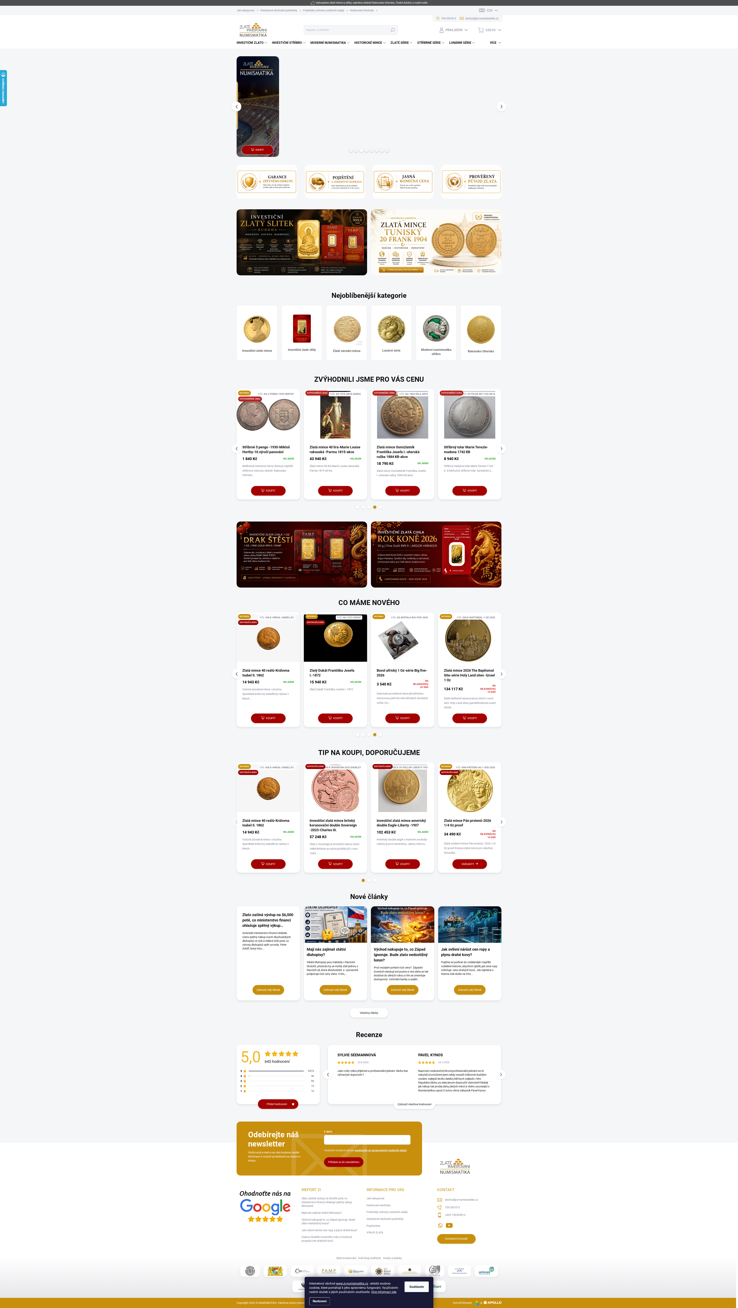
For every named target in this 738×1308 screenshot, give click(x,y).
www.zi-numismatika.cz (352, 1283)
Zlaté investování (346, 1258)
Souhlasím (416, 1287)
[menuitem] (252, 43)
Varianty (333, 864)
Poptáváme (373, 1225)
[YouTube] (449, 1225)
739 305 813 (452, 1207)
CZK (490, 10)
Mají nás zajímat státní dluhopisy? (322, 1212)
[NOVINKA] (268, 640)
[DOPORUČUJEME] (268, 790)
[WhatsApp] (440, 1225)
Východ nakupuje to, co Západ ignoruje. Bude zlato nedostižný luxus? (328, 1221)
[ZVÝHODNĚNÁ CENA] (268, 417)
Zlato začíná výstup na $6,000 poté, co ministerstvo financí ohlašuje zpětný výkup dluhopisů (327, 1202)
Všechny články (369, 1012)
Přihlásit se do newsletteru (343, 1162)
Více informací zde (383, 1292)
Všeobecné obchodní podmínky (278, 10)
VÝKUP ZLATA (375, 1232)
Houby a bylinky (392, 1258)
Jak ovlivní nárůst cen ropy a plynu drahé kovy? (329, 1230)
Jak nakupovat (245, 10)
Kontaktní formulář (456, 1238)
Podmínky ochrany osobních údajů (323, 10)
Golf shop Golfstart (369, 1258)
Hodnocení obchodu (362, 10)
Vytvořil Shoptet (462, 1302)
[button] (243, 106)
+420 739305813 (455, 1214)
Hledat (393, 29)
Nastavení (320, 1301)
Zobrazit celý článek (268, 989)
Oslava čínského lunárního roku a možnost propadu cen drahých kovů (327, 1238)
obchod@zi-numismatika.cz (461, 1199)
